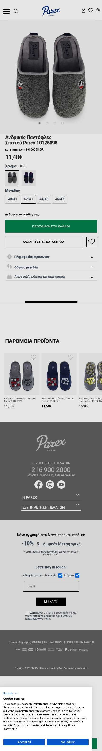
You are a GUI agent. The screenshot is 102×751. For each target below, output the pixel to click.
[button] (10, 693)
